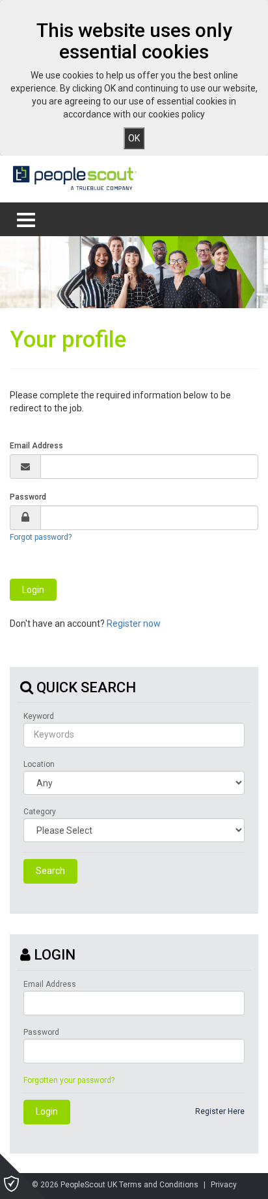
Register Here (220, 1111)
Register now (134, 623)
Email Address (36, 445)
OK (134, 138)
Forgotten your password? (68, 1080)
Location (39, 764)
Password (28, 497)
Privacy (224, 1184)
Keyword (38, 716)
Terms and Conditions (158, 1184)
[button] (33, 590)
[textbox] (149, 466)
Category (39, 811)
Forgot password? (41, 537)
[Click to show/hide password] (25, 517)
